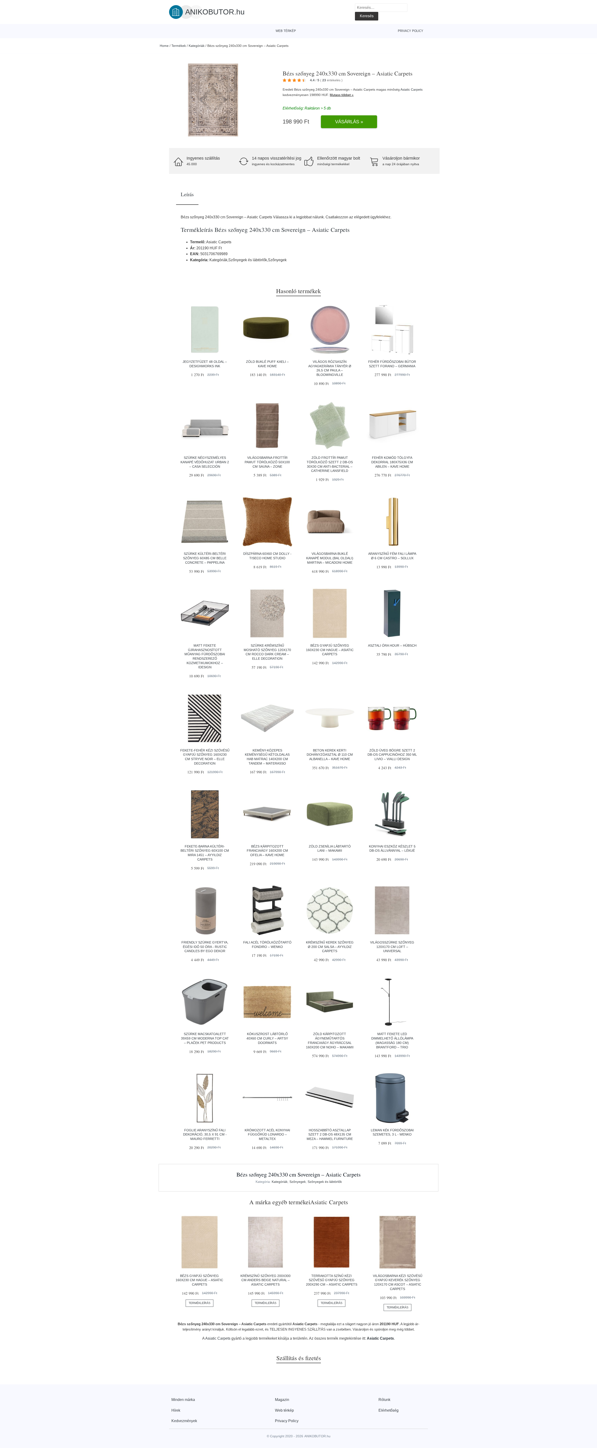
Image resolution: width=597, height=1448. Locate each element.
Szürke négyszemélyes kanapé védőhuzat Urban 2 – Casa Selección (204, 462)
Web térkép (286, 31)
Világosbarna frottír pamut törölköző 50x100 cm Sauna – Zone (267, 462)
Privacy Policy (410, 31)
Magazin (282, 1400)
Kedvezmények (184, 1421)
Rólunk (384, 1400)
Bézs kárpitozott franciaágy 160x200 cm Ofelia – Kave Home (267, 850)
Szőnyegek (297, 1182)
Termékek (178, 46)
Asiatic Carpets (411, 89)
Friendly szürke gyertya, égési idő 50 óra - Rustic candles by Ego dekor (204, 946)
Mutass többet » (342, 95)
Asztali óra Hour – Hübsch (392, 645)
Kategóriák (197, 46)
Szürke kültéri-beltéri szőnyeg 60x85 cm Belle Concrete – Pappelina (204, 558)
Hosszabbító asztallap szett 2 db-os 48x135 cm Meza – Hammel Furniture (330, 1134)
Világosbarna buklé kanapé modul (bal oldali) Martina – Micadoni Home (329, 558)
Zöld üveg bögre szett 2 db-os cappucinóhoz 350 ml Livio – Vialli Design (392, 754)
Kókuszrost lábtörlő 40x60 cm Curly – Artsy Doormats (267, 1038)
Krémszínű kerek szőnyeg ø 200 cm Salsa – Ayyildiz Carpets (330, 946)
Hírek (175, 1410)
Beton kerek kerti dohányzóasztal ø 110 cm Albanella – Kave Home (330, 754)
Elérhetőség (388, 1410)
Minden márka (183, 1400)
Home (164, 46)
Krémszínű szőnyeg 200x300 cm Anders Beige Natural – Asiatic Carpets (265, 1280)
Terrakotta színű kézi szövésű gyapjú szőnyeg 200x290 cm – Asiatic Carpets (331, 1280)
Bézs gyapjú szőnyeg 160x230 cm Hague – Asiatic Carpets (330, 650)
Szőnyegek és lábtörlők (325, 1182)
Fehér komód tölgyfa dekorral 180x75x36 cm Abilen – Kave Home (392, 462)
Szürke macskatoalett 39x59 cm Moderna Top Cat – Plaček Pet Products (205, 1038)
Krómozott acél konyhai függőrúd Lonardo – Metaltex (267, 1134)
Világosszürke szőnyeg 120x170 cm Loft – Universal (392, 946)
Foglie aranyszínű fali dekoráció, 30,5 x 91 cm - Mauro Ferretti (205, 1134)
